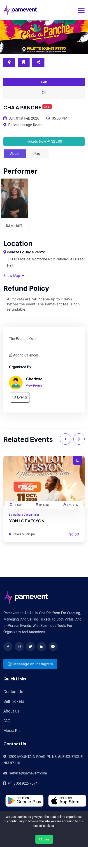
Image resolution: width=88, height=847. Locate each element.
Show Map (12, 276)
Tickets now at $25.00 (44, 141)
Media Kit (11, 730)
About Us (11, 711)
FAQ (6, 720)
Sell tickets (13, 701)
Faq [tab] (37, 153)
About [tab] (14, 153)
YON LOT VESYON (26, 520)
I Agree (44, 839)
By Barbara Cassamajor (24, 514)
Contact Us (13, 691)
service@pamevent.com (28, 773)
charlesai (34, 378)
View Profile (34, 385)
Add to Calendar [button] (25, 355)
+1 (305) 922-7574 (22, 783)
